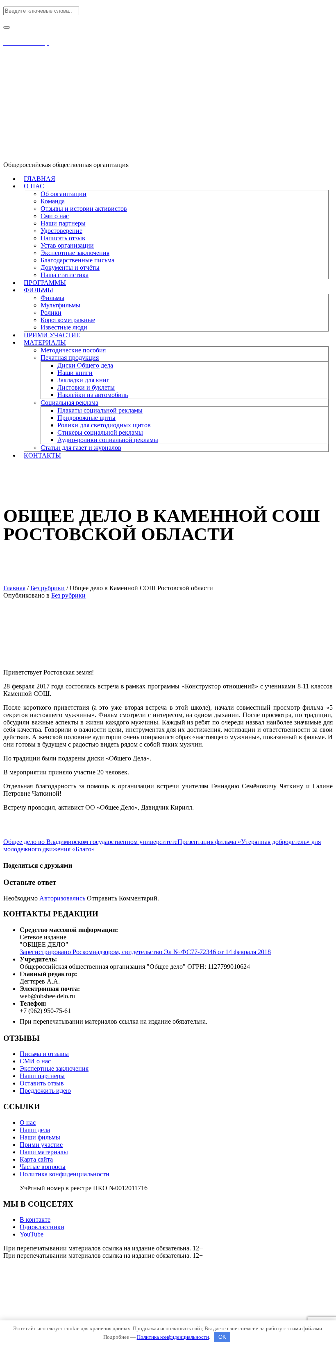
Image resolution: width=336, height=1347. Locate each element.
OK (222, 1337)
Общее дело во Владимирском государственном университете (90, 841)
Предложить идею (45, 1090)
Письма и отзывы (44, 1053)
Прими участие (41, 1144)
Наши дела (35, 1129)
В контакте (35, 1219)
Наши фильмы (40, 1137)
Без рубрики (47, 587)
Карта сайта (36, 1159)
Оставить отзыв (42, 1083)
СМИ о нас (35, 1061)
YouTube (31, 1234)
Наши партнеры (42, 1075)
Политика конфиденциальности (64, 1174)
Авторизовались (62, 898)
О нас (28, 1122)
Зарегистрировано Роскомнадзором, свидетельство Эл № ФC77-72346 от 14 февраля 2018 (145, 951)
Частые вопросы (43, 1166)
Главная (14, 587)
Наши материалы (44, 1151)
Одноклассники (42, 1226)
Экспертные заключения (54, 1068)
